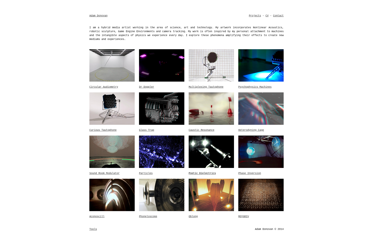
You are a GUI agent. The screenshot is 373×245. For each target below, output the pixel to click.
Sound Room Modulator (104, 173)
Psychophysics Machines (255, 87)
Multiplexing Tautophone (206, 87)
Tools (93, 229)
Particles (146, 173)
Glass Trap (146, 130)
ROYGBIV (243, 216)
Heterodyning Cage (251, 130)
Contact (278, 15)
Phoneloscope (148, 216)
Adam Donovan (98, 15)
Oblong (193, 216)
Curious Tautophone (103, 130)
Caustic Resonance (201, 130)
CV (267, 15)
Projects (255, 15)
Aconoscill (96, 216)
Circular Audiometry (103, 87)
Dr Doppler (146, 87)
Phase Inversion (249, 173)
